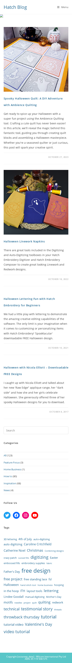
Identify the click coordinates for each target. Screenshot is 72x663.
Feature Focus (12, 462)
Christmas (35, 550)
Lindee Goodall (14, 597)
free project (13, 579)
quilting (44, 602)
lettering (51, 590)
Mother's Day (53, 597)
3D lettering (10, 539)
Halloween (11, 585)
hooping (59, 585)
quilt (34, 602)
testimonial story (37, 609)
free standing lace (35, 579)
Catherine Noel (14, 550)
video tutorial (17, 631)
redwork (57, 602)
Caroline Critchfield (37, 544)
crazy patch (10, 557)
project (27, 602)
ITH (22, 591)
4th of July (25, 539)
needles (18, 602)
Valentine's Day (38, 624)
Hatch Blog (15, 7)
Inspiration (10, 483)
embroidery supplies (33, 563)
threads (58, 609)
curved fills (23, 558)
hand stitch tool (28, 585)
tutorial (48, 617)
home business (45, 585)
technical (12, 609)
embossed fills (12, 563)
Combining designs (54, 551)
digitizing (39, 557)
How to (8, 476)
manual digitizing (35, 597)
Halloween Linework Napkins (24, 241)
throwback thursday (21, 617)
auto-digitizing (41, 539)
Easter (54, 557)
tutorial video (13, 624)
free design (36, 570)
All (5, 455)
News (7, 490)
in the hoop (11, 591)
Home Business (12, 469)
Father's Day (12, 571)
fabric (49, 563)
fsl (50, 579)
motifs (8, 602)
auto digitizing (13, 544)
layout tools (34, 591)
